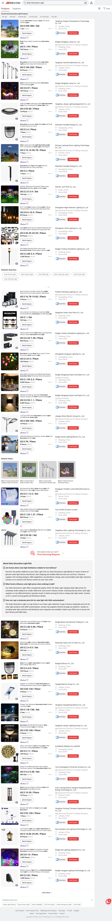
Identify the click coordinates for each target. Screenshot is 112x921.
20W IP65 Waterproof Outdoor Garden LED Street (36, 437)
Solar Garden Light (44, 16)
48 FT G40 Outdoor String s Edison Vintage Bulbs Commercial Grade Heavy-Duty (35, 208)
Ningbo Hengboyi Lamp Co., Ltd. (67, 42)
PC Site (69, 911)
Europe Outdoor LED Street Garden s (34, 21)
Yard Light (77, 904)
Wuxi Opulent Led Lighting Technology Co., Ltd (73, 829)
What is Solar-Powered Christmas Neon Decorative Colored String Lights (66, 481)
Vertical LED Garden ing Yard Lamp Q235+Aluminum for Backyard (34, 63)
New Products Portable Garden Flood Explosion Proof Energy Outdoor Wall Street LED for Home (34, 292)
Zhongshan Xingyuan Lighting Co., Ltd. (70, 354)
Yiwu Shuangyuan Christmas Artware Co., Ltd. (73, 767)
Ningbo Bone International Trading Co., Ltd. (71, 622)
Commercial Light (33, 16)
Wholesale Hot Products (49, 911)
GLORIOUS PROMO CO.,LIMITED (67, 746)
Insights (76, 911)
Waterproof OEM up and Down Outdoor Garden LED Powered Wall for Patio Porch (35, 395)
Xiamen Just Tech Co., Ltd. (65, 187)
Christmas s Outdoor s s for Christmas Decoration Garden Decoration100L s (35, 643)
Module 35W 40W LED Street (33, 809)
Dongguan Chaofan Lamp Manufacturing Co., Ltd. (72, 490)
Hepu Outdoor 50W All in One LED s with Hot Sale (35, 531)
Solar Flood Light (78, 274)
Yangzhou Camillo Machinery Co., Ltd (69, 62)
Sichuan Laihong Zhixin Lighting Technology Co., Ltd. (72, 146)
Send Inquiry (27, 33)
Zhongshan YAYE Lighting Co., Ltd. (68, 228)
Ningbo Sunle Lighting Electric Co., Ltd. (70, 437)
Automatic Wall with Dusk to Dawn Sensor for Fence (36, 125)
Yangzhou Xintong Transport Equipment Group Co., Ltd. (73, 809)
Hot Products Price (32, 911)
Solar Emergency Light (64, 904)
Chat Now (62, 33)
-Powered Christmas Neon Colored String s (34, 83)
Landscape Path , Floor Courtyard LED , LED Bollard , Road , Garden (35, 146)
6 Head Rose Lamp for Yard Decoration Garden (35, 354)
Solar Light (4, 16)
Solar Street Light (9, 274)
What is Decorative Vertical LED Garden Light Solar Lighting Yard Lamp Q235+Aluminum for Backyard (47, 481)
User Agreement (41, 913)
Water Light (12, 16)
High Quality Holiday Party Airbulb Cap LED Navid (34, 510)
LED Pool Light (49, 904)
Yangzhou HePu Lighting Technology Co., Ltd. (72, 530)
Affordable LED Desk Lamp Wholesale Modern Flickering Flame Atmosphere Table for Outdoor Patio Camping (35, 375)
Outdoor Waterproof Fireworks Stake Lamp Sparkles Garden (34, 187)
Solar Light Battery (9, 904)
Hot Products (19, 911)
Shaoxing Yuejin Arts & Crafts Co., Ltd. (70, 643)
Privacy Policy (53, 913)
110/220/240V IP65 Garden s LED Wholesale (35, 416)
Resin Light (54, 16)
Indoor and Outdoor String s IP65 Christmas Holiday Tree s (34, 746)
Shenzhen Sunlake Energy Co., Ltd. (68, 124)
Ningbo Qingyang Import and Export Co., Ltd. (72, 374)
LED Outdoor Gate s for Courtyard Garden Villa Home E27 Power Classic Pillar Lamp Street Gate (36, 829)
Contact (62, 913)
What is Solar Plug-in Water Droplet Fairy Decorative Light (27, 481)
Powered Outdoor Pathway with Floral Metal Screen (34, 788)
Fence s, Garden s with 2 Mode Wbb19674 (35, 664)
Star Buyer (62, 911)
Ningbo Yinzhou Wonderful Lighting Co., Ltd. (72, 249)
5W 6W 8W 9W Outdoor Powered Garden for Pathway (33, 726)
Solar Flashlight (37, 904)
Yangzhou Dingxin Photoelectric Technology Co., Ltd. (72, 22)
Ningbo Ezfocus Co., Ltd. (64, 663)
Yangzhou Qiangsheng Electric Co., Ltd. (70, 705)
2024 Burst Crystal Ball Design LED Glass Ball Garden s (35, 622)
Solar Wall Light (42, 274)
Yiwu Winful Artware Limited (66, 509)
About (32, 913)
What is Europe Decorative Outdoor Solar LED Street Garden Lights (10, 481)
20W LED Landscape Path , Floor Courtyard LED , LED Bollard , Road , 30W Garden (36, 104)
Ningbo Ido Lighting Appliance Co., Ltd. (70, 850)
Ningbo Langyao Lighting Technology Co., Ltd (72, 870)
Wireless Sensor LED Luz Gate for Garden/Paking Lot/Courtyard (36, 871)
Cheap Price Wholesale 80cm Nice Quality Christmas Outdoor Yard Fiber (35, 767)
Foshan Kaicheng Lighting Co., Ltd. (68, 292)
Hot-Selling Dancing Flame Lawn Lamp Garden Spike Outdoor (35, 249)
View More (46, 892)
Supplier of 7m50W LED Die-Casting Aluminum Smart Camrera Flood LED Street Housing (35, 684)
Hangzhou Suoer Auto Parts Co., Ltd (69, 312)
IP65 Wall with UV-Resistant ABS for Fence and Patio (34, 166)
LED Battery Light (22, 16)
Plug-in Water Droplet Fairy (34, 42)
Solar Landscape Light (60, 274)
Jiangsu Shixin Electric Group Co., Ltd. (70, 416)
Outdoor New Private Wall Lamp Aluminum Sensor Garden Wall (36, 333)
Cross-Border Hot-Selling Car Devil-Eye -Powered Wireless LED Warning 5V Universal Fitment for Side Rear (36, 313)
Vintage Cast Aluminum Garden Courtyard (36, 705)
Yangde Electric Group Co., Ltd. (67, 684)
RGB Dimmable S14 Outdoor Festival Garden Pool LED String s (34, 850)
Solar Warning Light (9, 279)
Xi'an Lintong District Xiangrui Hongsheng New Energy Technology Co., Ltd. (73, 788)
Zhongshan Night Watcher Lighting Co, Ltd (71, 207)
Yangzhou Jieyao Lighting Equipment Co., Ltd (72, 104)
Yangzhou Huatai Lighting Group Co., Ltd (71, 725)
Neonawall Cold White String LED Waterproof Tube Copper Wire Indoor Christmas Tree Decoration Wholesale (34, 489)
